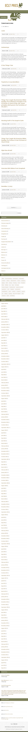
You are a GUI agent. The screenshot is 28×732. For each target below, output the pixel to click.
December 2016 (4, 599)
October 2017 (4, 572)
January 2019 (4, 533)
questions (4, 289)
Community (3, 231)
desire (18, 280)
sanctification (4, 291)
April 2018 (3, 557)
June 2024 (3, 372)
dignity (3, 282)
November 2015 (4, 625)
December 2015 (4, 623)
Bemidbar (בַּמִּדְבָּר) (6, 186)
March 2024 (3, 380)
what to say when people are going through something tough (12, 718)
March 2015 (3, 641)
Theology (3, 265)
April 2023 (3, 409)
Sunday (10, 293)
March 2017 (3, 591)
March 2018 (3, 559)
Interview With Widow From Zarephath (13, 168)
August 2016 (4, 609)
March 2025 (3, 348)
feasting (15, 282)
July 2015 (3, 631)
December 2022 (4, 419)
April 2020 (3, 496)
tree (23, 293)
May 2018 (3, 554)
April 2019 (3, 525)
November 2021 (4, 454)
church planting (8, 278)
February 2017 (4, 594)
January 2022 (4, 448)
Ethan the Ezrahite (9, 714)
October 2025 (4, 329)
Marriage (3, 249)
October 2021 (4, 456)
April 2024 (3, 377)
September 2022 (5, 427)
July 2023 (3, 401)
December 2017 (4, 567)
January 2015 (4, 646)
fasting (10, 282)
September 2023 (5, 395)
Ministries (3, 252)
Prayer (2, 260)
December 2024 (4, 356)
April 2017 (3, 588)
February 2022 (4, 446)
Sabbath (12, 289)
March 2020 (3, 498)
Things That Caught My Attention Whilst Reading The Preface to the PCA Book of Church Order (13, 140)
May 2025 (3, 343)
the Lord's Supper (16, 293)
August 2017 (4, 578)
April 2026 (3, 314)
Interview (3, 244)
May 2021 (3, 461)
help (3, 285)
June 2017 (3, 583)
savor (10, 291)
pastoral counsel (19, 287)
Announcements (5, 220)
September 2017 (5, 575)
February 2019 (4, 530)
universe (4, 295)
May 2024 (3, 374)
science (13, 291)
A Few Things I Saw (7, 65)
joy (10, 285)
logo (13, 285)
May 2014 (3, 668)
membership (12, 287)
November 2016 (4, 602)
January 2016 (4, 620)
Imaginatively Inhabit (6, 241)
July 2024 (3, 369)
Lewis (3, 31)
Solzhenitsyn (5, 47)
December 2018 (4, 535)
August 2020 (4, 485)
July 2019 (3, 517)
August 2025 (4, 335)
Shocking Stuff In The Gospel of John (12, 120)
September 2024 (5, 364)
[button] (14, 17)
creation (3, 280)
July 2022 (3, 432)
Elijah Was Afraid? (6, 150)
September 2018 (5, 543)
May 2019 (3, 522)
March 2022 (3, 443)
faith (7, 282)
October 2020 (4, 480)
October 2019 (4, 509)
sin (2, 293)
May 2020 (3, 493)
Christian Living (4, 223)
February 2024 (4, 382)
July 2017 (3, 580)
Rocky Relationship (9, 706)
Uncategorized (4, 268)
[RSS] (11, 724)
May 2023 (3, 406)
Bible (3, 278)
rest (8, 289)
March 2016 (3, 617)
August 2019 (4, 514)
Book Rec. (7, 710)
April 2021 (3, 464)
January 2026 (4, 321)
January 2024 (4, 385)
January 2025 (4, 353)
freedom (23, 282)
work (8, 295)
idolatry (6, 285)
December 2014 (4, 649)
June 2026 (3, 308)
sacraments (17, 289)
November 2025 (4, 327)
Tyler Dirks (12, 34)
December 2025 (4, 324)
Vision (2, 270)
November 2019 (4, 506)
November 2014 (4, 652)
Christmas (3, 225)
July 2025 (3, 337)
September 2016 (5, 607)
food (19, 282)
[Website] (16, 724)
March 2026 (3, 316)
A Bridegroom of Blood (9, 702)
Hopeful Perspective (6, 685)
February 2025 (4, 351)
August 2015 (4, 628)
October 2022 (4, 424)
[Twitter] (13, 724)
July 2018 (3, 549)
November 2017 (4, 570)
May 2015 (3, 636)
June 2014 (3, 665)
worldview (12, 295)
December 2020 (4, 475)
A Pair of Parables (5, 675)
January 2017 (4, 596)
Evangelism (3, 233)
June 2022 (3, 435)
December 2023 (4, 387)
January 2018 (4, 565)
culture (8, 280)
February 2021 (4, 469)
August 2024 (4, 366)
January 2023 (4, 417)
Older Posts (14, 207)
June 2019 (3, 520)
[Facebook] (14, 724)
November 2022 (4, 422)
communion (15, 278)
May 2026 (3, 311)
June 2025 (3, 340)
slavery (5, 293)
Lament (3, 247)
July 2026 (3, 306)
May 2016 (3, 615)
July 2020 (3, 488)
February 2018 (4, 562)
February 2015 (4, 644)
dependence (13, 280)
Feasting (3, 239)
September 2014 (5, 657)
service (23, 291)
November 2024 (4, 358)
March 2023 (3, 411)
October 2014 (4, 654)
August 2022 (4, 430)
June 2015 (3, 633)
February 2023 (4, 414)
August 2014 (4, 660)
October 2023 (4, 393)
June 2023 (3, 403)
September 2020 (5, 483)
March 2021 (3, 467)
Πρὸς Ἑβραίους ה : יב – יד (6, 680)
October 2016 (4, 604)
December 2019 (4, 504)
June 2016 (3, 612)
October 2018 (4, 541)
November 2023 (4, 390)
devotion (23, 280)
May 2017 (3, 586)
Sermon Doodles (5, 262)
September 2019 (5, 512)
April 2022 (3, 440)
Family (2, 236)
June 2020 (3, 491)
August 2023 (4, 398)
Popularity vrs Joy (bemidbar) (10, 82)
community (21, 278)
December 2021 (4, 451)
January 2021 (4, 472)
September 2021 (5, 459)
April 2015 (3, 638)
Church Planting (4, 228)
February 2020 (4, 501)
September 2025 (5, 332)
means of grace (5, 287)
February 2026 (4, 319)
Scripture (18, 291)
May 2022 (3, 438)
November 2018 (4, 538)
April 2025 (3, 345)
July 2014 (3, 662)
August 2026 (4, 303)
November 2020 (4, 477)
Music (2, 257)
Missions (3, 255)
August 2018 (4, 546)
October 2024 (4, 361)
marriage (17, 285)
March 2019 (3, 528)
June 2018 (3, 551)
